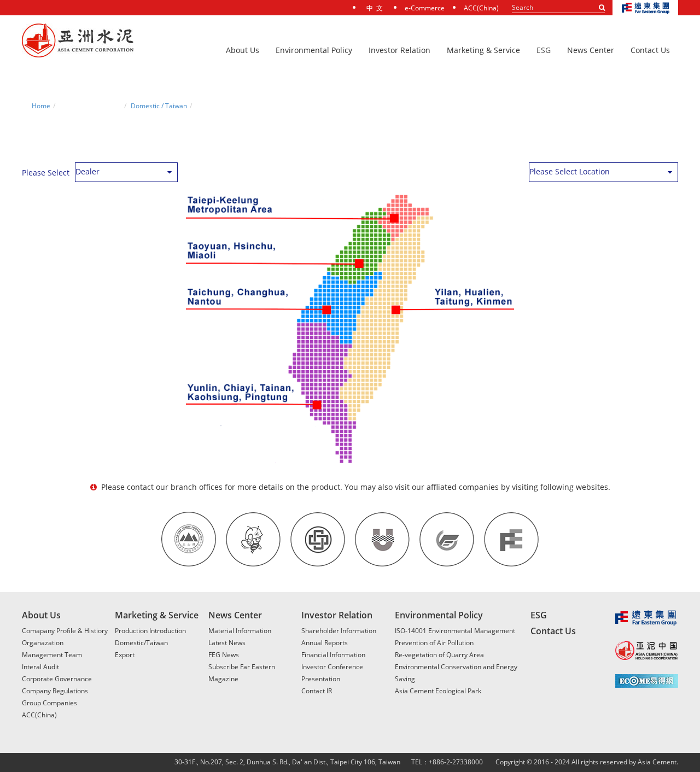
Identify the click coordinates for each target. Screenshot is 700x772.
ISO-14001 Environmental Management (455, 630)
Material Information (239, 630)
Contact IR (316, 690)
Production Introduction (150, 630)
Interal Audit (40, 666)
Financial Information (333, 654)
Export (125, 654)
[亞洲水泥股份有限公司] (77, 41)
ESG (543, 50)
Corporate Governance (57, 678)
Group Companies (49, 702)
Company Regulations (55, 690)
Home (41, 105)
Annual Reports (324, 642)
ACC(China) (481, 8)
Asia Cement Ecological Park (438, 690)
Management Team (52, 654)
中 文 (374, 8)
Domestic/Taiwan (141, 642)
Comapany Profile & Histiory (65, 630)
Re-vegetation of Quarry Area (439, 654)
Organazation (42, 642)
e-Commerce (425, 8)
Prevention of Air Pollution (434, 642)
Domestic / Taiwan (159, 105)
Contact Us (553, 631)
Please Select (45, 172)
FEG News (223, 654)
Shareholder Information (338, 630)
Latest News (227, 642)
